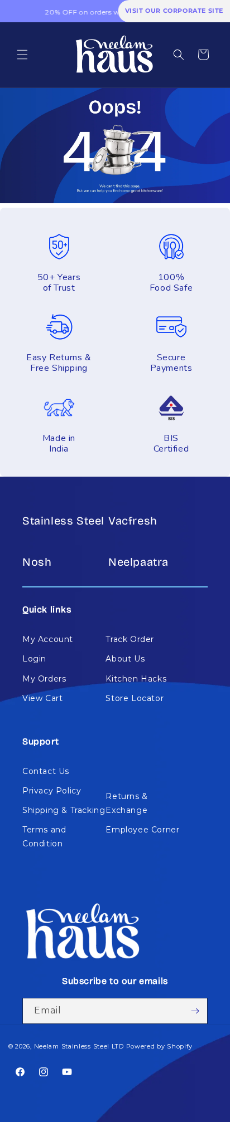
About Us (125, 659)
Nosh (36, 562)
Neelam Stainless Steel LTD (79, 1046)
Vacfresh (132, 520)
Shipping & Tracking (63, 810)
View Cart (42, 698)
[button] (22, 54)
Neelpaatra (138, 562)
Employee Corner (142, 830)
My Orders (44, 679)
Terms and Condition (44, 837)
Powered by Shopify (159, 1046)
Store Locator (135, 698)
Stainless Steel (63, 520)
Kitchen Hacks (136, 679)
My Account (47, 639)
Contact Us (45, 771)
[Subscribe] (195, 1011)
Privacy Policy (51, 791)
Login (34, 659)
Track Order (130, 639)
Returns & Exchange (126, 803)
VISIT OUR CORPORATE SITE (174, 10)
